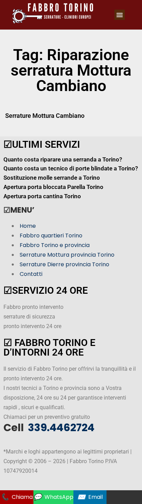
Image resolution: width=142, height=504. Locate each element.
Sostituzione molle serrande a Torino (51, 177)
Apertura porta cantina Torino (42, 196)
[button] (119, 15)
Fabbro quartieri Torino (51, 235)
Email (90, 497)
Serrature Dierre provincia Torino (64, 264)
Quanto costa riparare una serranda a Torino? (62, 159)
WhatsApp (53, 497)
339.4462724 (60, 427)
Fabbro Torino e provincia (55, 245)
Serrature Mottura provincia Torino (67, 255)
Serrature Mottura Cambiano (44, 115)
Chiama (17, 497)
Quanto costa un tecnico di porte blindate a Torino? (70, 168)
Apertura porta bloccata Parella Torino (53, 186)
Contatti (31, 274)
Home (28, 226)
